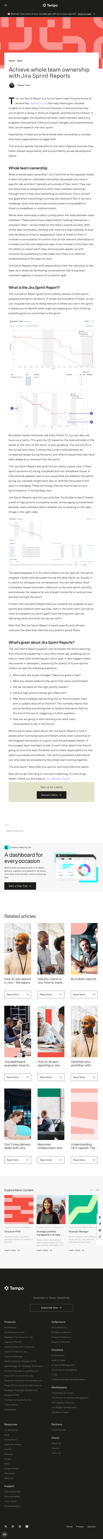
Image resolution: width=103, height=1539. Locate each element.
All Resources (11, 1430)
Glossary (8, 1454)
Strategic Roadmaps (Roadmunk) (21, 1390)
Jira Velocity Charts (58, 778)
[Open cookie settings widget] (4, 1534)
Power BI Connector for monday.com (23, 1380)
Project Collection (61, 1342)
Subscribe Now (49, 1307)
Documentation (12, 1496)
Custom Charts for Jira (15, 1351)
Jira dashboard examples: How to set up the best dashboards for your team (16, 1069)
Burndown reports (83, 979)
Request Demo (49, 795)
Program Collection (61, 1337)
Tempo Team (23, 85)
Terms (69, 1526)
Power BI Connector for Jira (18, 1375)
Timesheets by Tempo (63, 1393)
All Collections (59, 1327)
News (7, 1463)
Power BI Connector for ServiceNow (22, 1385)
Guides (7, 1459)
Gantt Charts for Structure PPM (20, 1361)
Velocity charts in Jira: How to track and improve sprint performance (51, 984)
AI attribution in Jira (14, 1332)
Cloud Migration (12, 1506)
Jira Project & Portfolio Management (70, 1397)
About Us (56, 1443)
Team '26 (56, 1453)
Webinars (9, 1478)
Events (7, 1449)
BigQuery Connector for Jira (18, 1337)
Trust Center (10, 1501)
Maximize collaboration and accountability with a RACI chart (51, 1149)
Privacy (80, 1526)
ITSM (54, 1374)
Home (11, 60)
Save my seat (84, 14)
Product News (11, 1468)
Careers (55, 1448)
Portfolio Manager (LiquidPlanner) (21, 1371)
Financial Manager (78, 1231)
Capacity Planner (13, 1342)
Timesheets (10, 1409)
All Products (10, 1327)
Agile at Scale (58, 1360)
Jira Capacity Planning (63, 1402)
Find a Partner (59, 1430)
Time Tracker (11, 1404)
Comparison (10, 1439)
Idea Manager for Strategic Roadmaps (23, 1366)
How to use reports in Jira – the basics (17, 980)
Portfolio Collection (61, 1332)
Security (91, 1526)
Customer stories (12, 1444)
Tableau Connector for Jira (17, 1400)
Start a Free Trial (18, 886)
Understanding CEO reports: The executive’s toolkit (83, 1147)
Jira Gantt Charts (60, 1412)
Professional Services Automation (69, 1379)
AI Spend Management (63, 1365)
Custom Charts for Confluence (19, 1347)
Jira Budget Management (64, 1407)
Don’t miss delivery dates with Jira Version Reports (17, 1147)
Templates (9, 1473)
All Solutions (58, 1355)
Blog (20, 60)
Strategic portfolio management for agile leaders (48, 1234)
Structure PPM (12, 1231)
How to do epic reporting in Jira (49, 1063)
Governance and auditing (64, 1370)
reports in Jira (38, 103)
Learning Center (12, 1491)
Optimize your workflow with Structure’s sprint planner (83, 1067)
